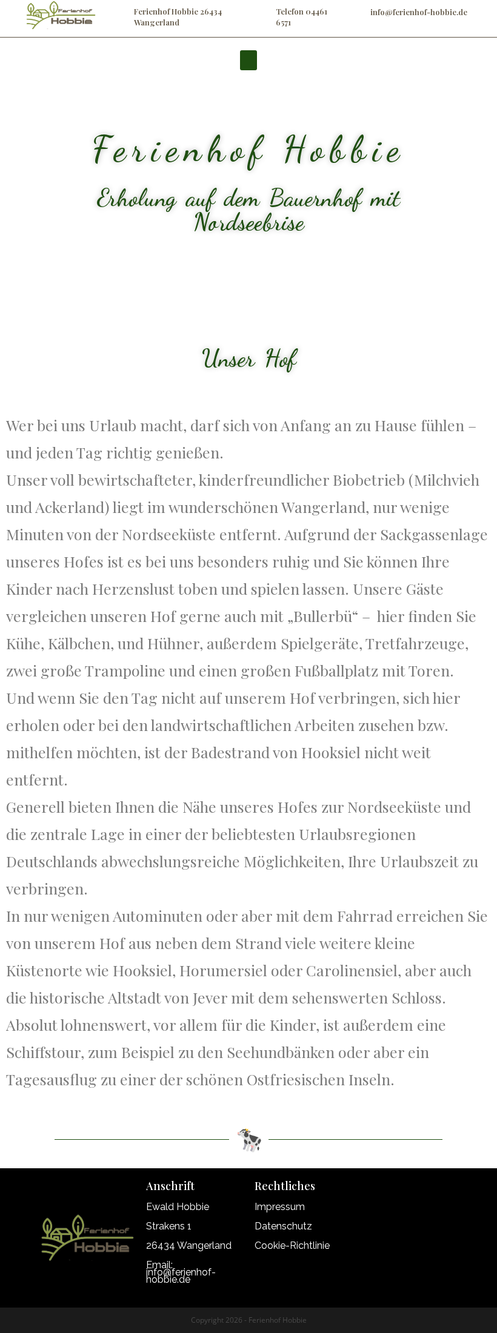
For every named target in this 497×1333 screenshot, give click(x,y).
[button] (248, 60)
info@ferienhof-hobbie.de (418, 12)
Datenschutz (283, 1226)
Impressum (280, 1206)
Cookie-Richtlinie (292, 1245)
